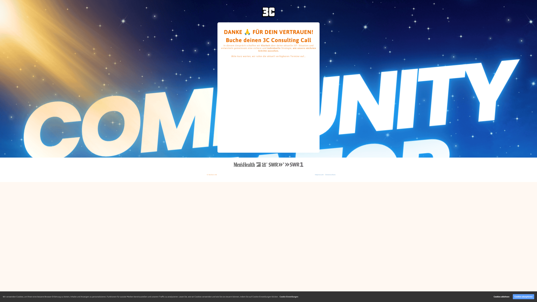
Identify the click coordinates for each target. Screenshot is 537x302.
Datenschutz (330, 174)
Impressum (319, 174)
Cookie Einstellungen (289, 297)
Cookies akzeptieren (523, 297)
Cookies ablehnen (501, 297)
